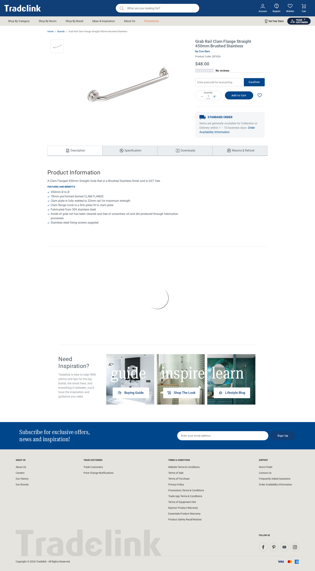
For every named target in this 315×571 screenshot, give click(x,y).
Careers (20, 472)
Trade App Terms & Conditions (185, 496)
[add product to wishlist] (259, 95)
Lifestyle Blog (235, 393)
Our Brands (22, 484)
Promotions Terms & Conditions (186, 490)
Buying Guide (134, 393)
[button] (57, 46)
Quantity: (208, 92)
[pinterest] (273, 547)
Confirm (254, 82)
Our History (22, 478)
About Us (21, 467)
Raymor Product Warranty (183, 507)
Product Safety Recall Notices (185, 519)
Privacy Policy (176, 484)
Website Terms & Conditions (184, 467)
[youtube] (284, 547)
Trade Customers (93, 467)
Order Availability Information (275, 484)
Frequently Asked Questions (274, 478)
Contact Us (265, 472)
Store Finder (266, 467)
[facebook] (263, 547)
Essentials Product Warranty (184, 513)
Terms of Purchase (178, 478)
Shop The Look (184, 393)
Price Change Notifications (98, 472)
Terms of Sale (175, 472)
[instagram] (295, 547)
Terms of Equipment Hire (182, 502)
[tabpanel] (130, 379)
